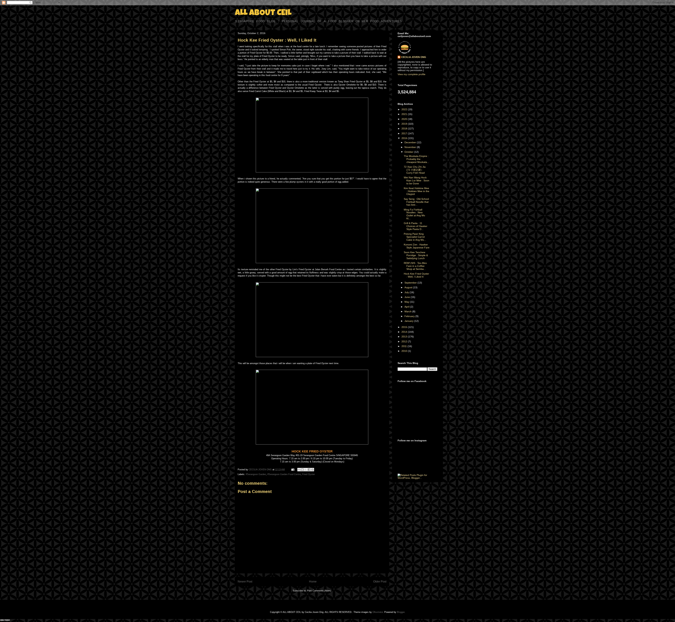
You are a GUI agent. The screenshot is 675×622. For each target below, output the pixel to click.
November (410, 147)
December (410, 142)
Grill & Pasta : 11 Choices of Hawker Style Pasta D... (415, 226)
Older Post (379, 581)
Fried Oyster (308, 474)
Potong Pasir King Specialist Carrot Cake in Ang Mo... (415, 236)
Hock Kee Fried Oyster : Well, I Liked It (416, 275)
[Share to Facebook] (309, 469)
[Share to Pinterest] (312, 469)
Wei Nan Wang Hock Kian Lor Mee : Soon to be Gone (416, 180)
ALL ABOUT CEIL (263, 13)
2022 (404, 109)
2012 (404, 341)
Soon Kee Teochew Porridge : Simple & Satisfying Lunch (416, 255)
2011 (404, 346)
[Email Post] (292, 469)
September (410, 282)
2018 (404, 128)
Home (313, 581)
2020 (404, 119)
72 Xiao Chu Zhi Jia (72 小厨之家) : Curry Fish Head (415, 169)
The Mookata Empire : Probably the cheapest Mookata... (416, 159)
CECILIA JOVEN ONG (413, 57)
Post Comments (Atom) (319, 590)
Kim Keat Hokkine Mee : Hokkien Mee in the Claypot (416, 191)
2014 (404, 331)
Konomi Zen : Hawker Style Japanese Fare (416, 246)
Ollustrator (377, 612)
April (407, 306)
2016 (404, 138)
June (407, 297)
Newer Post (245, 581)
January (409, 321)
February (409, 316)
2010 (404, 351)
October (409, 151)
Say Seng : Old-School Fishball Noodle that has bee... (416, 202)
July (407, 292)
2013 (404, 336)
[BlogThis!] (302, 469)
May (407, 301)
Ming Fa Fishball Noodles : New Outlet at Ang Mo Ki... (414, 214)
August (408, 287)
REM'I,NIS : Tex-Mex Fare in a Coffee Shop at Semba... (415, 266)
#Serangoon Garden (256, 474)
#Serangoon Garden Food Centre (284, 474)
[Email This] (299, 469)
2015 (404, 327)
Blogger (400, 612)
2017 (404, 133)
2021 (404, 114)
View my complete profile (411, 74)
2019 (404, 123)
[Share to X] (305, 469)
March (408, 311)
